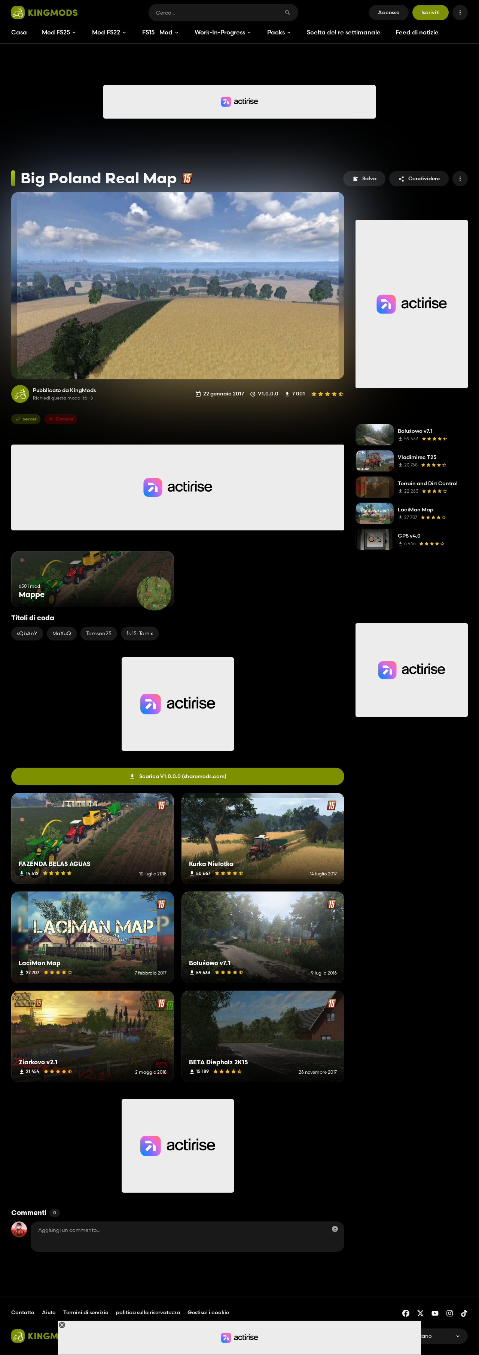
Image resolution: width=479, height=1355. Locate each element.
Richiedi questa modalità (60, 398)
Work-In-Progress (220, 32)
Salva (369, 178)
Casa (19, 32)
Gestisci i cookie (208, 1312)
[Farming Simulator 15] (187, 178)
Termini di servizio (86, 1312)
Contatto (22, 1312)
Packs (276, 32)
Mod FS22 (106, 32)
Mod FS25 (56, 32)
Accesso (389, 12)
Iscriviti (430, 12)
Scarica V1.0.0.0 (182, 776)
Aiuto (49, 1312)
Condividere (424, 178)
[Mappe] (154, 593)
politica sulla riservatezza (148, 1312)
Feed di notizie (417, 32)
